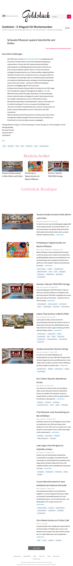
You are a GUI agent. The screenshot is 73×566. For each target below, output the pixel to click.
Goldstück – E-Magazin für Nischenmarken (27, 26)
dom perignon (49, 471)
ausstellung (40, 435)
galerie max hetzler (42, 271)
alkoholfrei (40, 402)
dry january (48, 402)
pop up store (40, 341)
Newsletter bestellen (12, 16)
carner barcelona (41, 510)
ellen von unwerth (52, 304)
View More (36, 548)
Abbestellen (26, 556)
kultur (17, 146)
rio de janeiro (40, 274)
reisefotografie (47, 306)
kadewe (65, 471)
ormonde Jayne (63, 339)
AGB (48, 556)
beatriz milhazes (41, 269)
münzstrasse (61, 336)
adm (3, 140)
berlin (4, 146)
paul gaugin (62, 271)
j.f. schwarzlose (41, 336)
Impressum (56, 556)
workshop (50, 540)
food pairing (58, 471)
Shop (34, 556)
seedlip (57, 405)
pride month (29, 146)
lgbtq (22, 146)
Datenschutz (36, 559)
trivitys (44, 540)
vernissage (53, 438)
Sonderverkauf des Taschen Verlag (52, 349)
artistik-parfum (51, 334)
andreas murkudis (41, 508)
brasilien (50, 269)
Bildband (50, 369)
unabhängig (64, 405)
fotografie (56, 435)
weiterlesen (60, 234)
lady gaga (39, 474)
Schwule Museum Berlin (31, 59)
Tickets (45, 91)
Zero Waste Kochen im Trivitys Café (52, 520)
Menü (67, 28)
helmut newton (59, 369)
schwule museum (44, 146)
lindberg (67, 369)
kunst (50, 271)
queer (35, 146)
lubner (53, 336)
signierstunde (59, 274)
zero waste (58, 540)
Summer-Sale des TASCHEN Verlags (53, 284)
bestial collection (60, 508)
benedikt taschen (41, 369)
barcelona (51, 508)
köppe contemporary (42, 438)
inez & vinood (63, 304)
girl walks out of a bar (42, 405)
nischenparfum (41, 339)
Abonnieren (17, 556)
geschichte (10, 146)
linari (48, 336)
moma (55, 271)
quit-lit (51, 405)
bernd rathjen (48, 435)
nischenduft (60, 510)
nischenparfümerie (52, 339)
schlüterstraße (50, 274)
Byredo (59, 334)
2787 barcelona (41, 334)
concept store (51, 510)
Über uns (42, 556)
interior (39, 306)
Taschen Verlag (41, 277)
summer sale (56, 306)
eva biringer (56, 402)
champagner (40, 471)
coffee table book (58, 269)
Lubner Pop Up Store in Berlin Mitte (52, 313)
